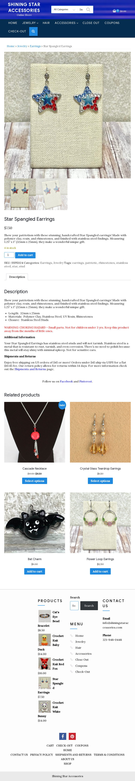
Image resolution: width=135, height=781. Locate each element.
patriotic (91, 262)
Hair (46, 23)
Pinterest (85, 381)
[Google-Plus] (72, 736)
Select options (34, 481)
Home (12, 23)
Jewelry (29, 23)
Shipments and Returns (30, 369)
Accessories (65, 23)
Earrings (35, 46)
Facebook (66, 381)
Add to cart (25, 255)
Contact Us (19, 754)
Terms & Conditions (109, 754)
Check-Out (17, 31)
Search (75, 597)
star (15, 266)
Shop (67, 763)
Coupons (112, 23)
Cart (50, 745)
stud (22, 266)
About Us (67, 759)
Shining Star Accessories (67, 776)
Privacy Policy (41, 754)
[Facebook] (62, 736)
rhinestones (107, 262)
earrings (78, 262)
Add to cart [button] (34, 571)
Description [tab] (17, 277)
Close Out (91, 23)
